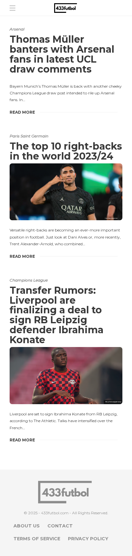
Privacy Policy (88, 539)
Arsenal (17, 29)
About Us (26, 526)
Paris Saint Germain (29, 136)
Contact (60, 526)
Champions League (29, 280)
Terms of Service (36, 539)
